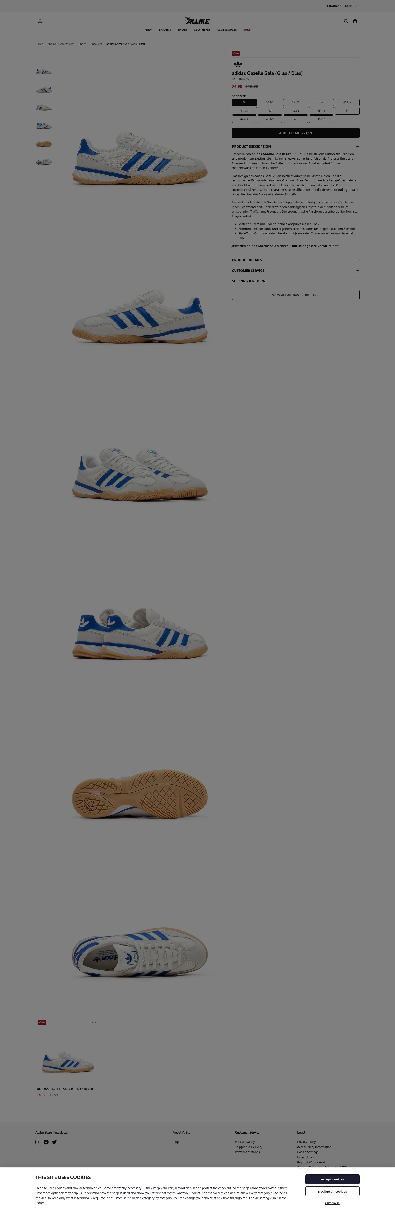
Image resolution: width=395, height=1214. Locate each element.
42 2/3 (295, 110)
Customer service (248, 270)
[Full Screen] (211, 993)
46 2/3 (321, 119)
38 (244, 102)
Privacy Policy (306, 1142)
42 (269, 110)
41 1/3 (244, 110)
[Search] (346, 21)
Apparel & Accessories (61, 44)
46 (295, 119)
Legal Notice (305, 1157)
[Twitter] (54, 1142)
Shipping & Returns (249, 281)
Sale (246, 29)
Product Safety (245, 1142)
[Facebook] (46, 1142)
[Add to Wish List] (94, 1023)
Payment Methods (247, 1152)
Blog (176, 1142)
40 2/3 (347, 102)
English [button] (349, 6)
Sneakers (96, 44)
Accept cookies (332, 1179)
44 (347, 110)
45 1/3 (270, 119)
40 (321, 102)
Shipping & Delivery (248, 1147)
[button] (44, 68)
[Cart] (355, 21)
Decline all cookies (332, 1191)
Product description (251, 146)
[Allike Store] (197, 22)
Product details (247, 260)
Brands (164, 29)
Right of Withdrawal (311, 1162)
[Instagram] (37, 1142)
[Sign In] (39, 21)
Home (39, 44)
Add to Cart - (295, 133)
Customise (332, 1203)
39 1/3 (295, 102)
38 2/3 (270, 102)
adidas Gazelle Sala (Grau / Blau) (65, 1089)
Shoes (182, 29)
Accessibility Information (314, 1147)
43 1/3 (321, 110)
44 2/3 (244, 119)
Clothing (202, 29)
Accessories (227, 29)
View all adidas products (294, 295)
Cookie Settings (307, 1152)
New (148, 29)
